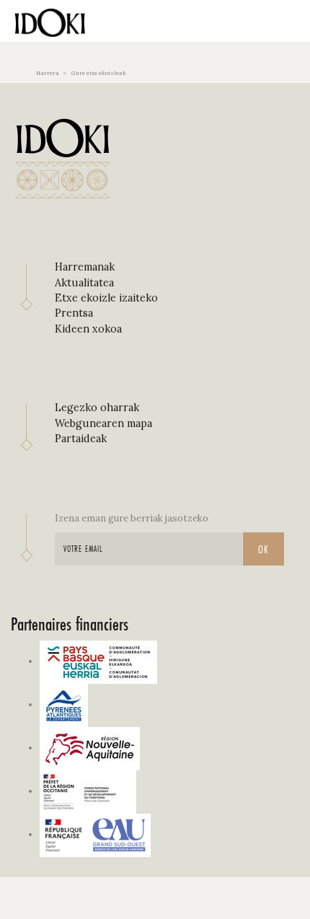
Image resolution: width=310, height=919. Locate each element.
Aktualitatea (84, 282)
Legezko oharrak (97, 407)
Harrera (47, 72)
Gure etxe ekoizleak (98, 72)
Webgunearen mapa (103, 423)
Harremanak (85, 266)
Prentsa (74, 313)
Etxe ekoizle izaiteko (106, 297)
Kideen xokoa (88, 328)
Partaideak (81, 438)
